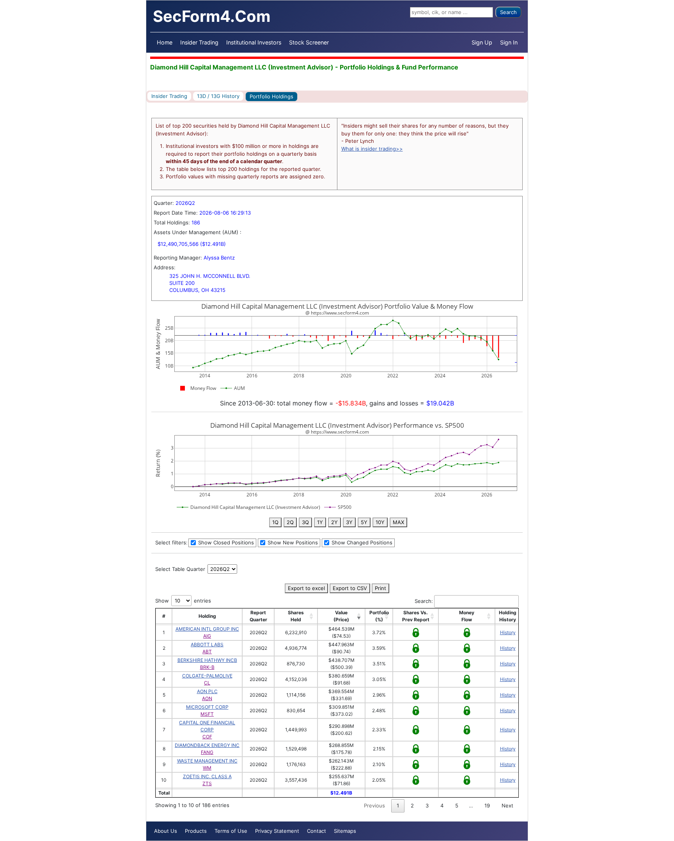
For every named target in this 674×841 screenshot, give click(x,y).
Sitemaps (345, 831)
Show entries (183, 600)
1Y (320, 522)
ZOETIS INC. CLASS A (207, 776)
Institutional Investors (253, 42)
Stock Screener (309, 42)
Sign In (509, 42)
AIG (207, 636)
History (508, 632)
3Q (305, 522)
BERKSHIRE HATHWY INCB (207, 660)
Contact (316, 831)
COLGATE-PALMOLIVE (207, 676)
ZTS (207, 783)
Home (164, 42)
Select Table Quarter (181, 569)
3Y (349, 522)
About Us (165, 831)
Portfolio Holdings (271, 96)
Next (507, 805)
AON (207, 698)
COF (207, 737)
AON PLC (207, 691)
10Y (380, 522)
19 (487, 805)
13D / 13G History (218, 96)
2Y (334, 522)
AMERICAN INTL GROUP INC (207, 629)
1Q (275, 522)
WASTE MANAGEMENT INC (207, 761)
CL (207, 683)
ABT (207, 651)
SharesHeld (296, 616)
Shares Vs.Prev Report (415, 616)
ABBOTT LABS (207, 644)
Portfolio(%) (379, 616)
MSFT (207, 714)
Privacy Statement (277, 831)
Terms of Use (231, 831)
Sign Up (482, 42)
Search (508, 12)
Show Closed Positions (225, 542)
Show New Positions (292, 542)
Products (196, 831)
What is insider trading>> (372, 149)
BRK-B (207, 667)
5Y (364, 522)
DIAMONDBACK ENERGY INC (207, 745)
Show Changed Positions (361, 542)
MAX (398, 522)
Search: (424, 601)
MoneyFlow (466, 616)
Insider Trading (199, 42)
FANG (207, 752)
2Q (290, 522)
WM (207, 768)
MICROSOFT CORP (207, 707)
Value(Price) (341, 616)
